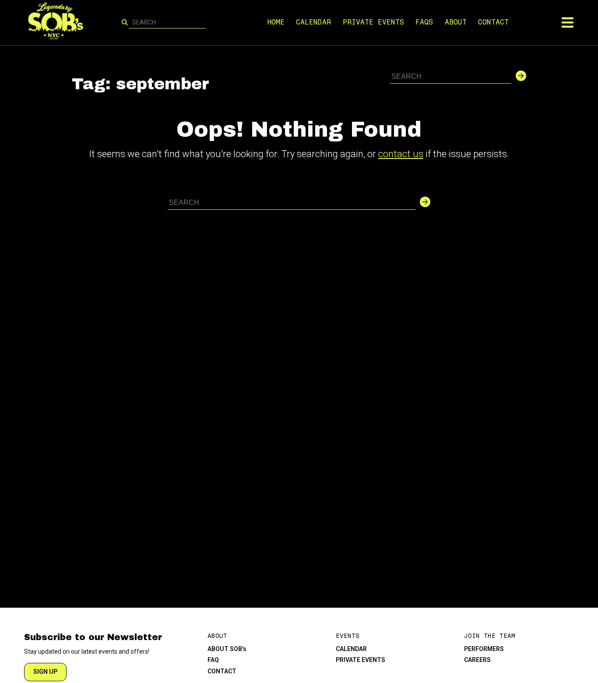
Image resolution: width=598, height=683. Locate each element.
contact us (400, 153)
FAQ (213, 659)
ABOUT (456, 22)
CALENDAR (313, 22)
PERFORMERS (484, 648)
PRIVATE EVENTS (373, 22)
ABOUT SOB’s (227, 648)
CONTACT (493, 22)
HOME (276, 22)
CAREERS (477, 659)
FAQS (424, 22)
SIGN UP (45, 671)
